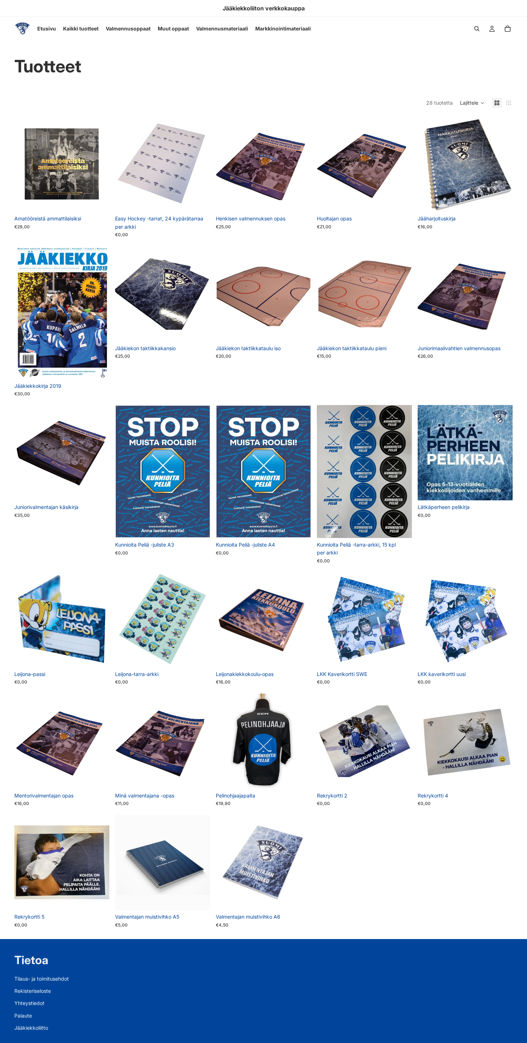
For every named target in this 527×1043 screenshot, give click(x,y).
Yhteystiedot (29, 1003)
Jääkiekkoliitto (31, 1028)
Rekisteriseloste (32, 991)
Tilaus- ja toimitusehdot (41, 979)
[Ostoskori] (508, 29)
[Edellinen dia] (25, 164)
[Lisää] (98, 201)
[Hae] (477, 29)
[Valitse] (300, 777)
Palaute (23, 1016)
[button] (472, 103)
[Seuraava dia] (98, 164)
